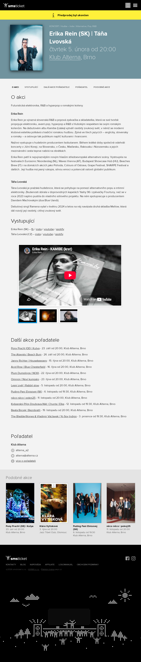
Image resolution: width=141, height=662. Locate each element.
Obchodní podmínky (88, 564)
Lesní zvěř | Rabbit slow (25, 385)
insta (39, 229)
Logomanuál (66, 564)
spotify (60, 229)
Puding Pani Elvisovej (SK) (26, 391)
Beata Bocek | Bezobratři (25, 410)
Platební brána (47, 569)
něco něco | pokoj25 (23, 398)
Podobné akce (102, 87)
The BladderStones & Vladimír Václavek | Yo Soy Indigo (44, 416)
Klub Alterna (65, 57)
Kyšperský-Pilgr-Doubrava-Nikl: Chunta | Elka (37, 404)
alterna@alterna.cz (27, 455)
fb (32, 229)
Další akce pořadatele (56, 87)
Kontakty (11, 564)
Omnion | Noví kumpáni (25, 379)
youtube (49, 229)
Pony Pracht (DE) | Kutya (25, 348)
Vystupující (31, 87)
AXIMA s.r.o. (33, 569)
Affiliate (50, 564)
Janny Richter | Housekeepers (29, 360)
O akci (15, 87)
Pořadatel (81, 87)
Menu (135, 5)
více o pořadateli (26, 461)
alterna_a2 (22, 450)
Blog (23, 564)
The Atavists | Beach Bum (26, 354)
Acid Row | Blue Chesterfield (28, 367)
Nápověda (35, 564)
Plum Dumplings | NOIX (25, 373)
